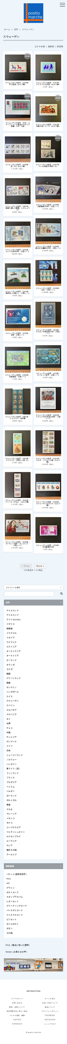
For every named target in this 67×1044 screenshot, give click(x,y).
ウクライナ (12, 642)
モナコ (10, 822)
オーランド (12, 660)
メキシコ (11, 818)
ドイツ (10, 746)
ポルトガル (12, 800)
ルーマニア (12, 841)
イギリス (11, 624)
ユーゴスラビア (14, 827)
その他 (10, 933)
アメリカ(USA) (13, 619)
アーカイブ (12, 854)
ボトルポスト (13, 924)
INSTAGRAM (49, 1020)
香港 (9, 804)
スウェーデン (28, 29)
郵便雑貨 (10, 866)
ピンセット (12, 919)
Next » (40, 566)
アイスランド (13, 610)
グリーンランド (14, 678)
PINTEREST (17, 1024)
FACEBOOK (50, 1015)
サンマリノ (12, 687)
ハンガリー (12, 764)
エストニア (12, 646)
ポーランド (12, 795)
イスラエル (12, 633)
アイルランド (13, 615)
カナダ (10, 669)
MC (8, 883)
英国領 (10, 628)
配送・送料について (17, 1007)
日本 (9, 750)
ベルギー (11, 791)
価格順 (51, 46)
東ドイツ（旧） (14, 768)
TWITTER (17, 1020)
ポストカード (13, 892)
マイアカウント (17, 998)
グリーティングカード (17, 905)
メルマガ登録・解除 (17, 1015)
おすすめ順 (40, 46)
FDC (9, 878)
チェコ (10, 728)
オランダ (11, 664)
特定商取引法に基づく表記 (17, 1011)
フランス (11, 777)
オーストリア (13, 655)
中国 (9, 732)
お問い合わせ (17, 1003)
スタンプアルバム (15, 896)
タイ (9, 719)
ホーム (7, 29)
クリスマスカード (15, 915)
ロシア (10, 845)
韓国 (9, 673)
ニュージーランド (15, 755)
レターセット (13, 901)
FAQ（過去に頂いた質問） (18, 945)
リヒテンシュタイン (16, 832)
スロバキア (12, 710)
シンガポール (13, 691)
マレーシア (12, 813)
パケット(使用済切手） (17, 874)
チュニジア (12, 737)
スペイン (11, 705)
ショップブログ (50, 1024)
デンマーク (12, 741)
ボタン (10, 928)
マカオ (10, 809)
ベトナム (11, 786)
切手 (16, 29)
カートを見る (50, 998)
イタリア (11, 637)
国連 (9, 682)
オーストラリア (14, 651)
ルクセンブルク (14, 836)
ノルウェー (12, 759)
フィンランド (13, 773)
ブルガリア (12, 782)
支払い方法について (50, 1003)
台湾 (9, 723)
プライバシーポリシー (50, 1011)
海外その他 (12, 850)
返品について (50, 1007)
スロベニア (12, 714)
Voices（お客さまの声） (17, 952)
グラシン (11, 887)
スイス (10, 696)
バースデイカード (15, 910)
